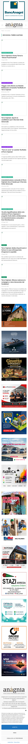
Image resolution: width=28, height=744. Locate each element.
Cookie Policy (10, 742)
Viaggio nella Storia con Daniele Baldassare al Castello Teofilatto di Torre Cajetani (13, 88)
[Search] (26, 25)
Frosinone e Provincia (7, 52)
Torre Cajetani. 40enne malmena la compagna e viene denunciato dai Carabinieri (13, 282)
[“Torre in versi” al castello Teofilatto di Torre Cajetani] (14, 141)
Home (2, 30)
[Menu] (2, 25)
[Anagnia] (14, 25)
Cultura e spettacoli (7, 82)
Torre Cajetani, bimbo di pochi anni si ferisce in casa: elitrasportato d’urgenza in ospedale (13, 250)
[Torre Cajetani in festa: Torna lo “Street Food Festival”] (14, 46)
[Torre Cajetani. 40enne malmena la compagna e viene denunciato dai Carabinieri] (14, 271)
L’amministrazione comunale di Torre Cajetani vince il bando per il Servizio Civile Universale (14, 182)
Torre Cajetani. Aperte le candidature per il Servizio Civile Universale (12, 120)
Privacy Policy (17, 742)
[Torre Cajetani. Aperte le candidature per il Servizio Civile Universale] (14, 109)
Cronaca (4, 245)
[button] (26, 710)
